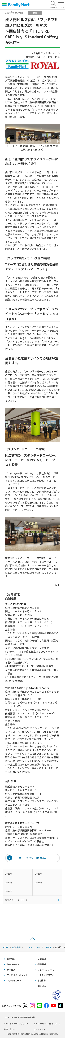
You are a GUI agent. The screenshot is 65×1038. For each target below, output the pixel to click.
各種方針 (41, 980)
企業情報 (16, 947)
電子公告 (41, 985)
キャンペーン (13, 964)
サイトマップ (39, 1029)
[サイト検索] (53, 4)
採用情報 (41, 964)
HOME (5, 947)
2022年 (8, 891)
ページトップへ (32, 938)
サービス (11, 969)
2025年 (38, 873)
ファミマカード (14, 980)
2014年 (47, 947)
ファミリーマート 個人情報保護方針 (19, 1017)
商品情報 (11, 959)
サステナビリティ (45, 975)
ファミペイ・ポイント (17, 975)
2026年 (8, 873)
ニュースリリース (32, 947)
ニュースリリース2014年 (32, 858)
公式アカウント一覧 (11, 1005)
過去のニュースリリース (16, 899)
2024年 (8, 882)
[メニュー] (61, 4)
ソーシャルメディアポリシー (16, 1023)
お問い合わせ (9, 1029)
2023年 (38, 882)
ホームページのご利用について (47, 1023)
